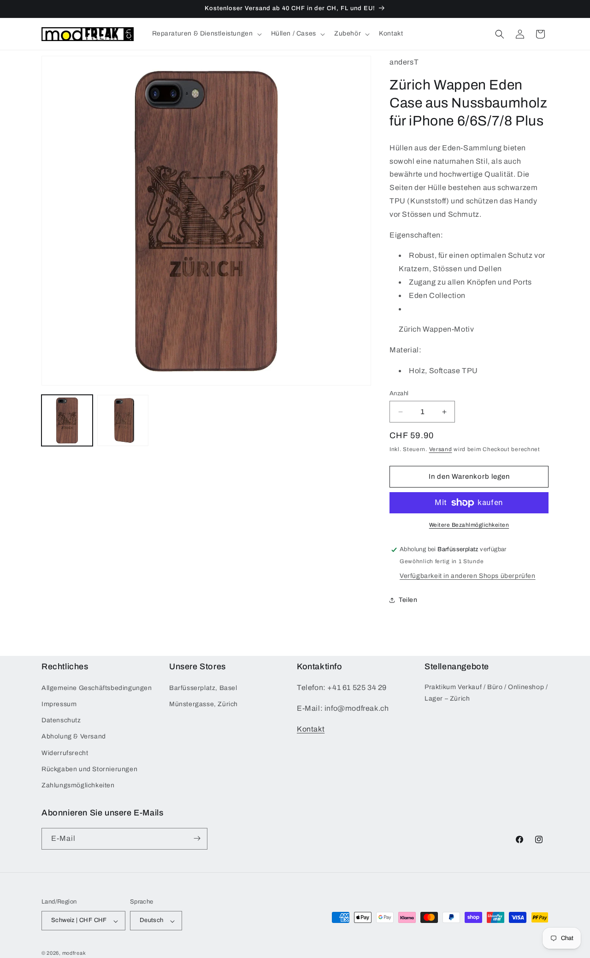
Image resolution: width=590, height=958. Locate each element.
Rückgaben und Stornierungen (89, 769)
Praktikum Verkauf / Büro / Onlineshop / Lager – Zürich (486, 693)
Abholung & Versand (73, 736)
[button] (206, 33)
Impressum (59, 704)
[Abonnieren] (197, 838)
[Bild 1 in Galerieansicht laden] (67, 420)
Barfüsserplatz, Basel (203, 687)
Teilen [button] (408, 599)
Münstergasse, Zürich (203, 704)
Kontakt (310, 729)
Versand (440, 449)
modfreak (74, 953)
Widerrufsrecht (64, 753)
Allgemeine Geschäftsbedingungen (96, 687)
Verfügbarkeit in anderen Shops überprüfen (468, 575)
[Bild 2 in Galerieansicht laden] (122, 420)
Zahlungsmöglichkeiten (78, 785)
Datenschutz (61, 720)
